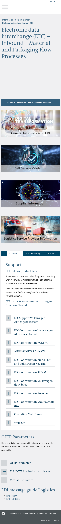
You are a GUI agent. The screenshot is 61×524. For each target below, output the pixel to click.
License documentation (47, 513)
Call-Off (51, 253)
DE (54, 1)
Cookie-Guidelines (29, 513)
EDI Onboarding (33, 253)
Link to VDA (11, 495)
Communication (22, 19)
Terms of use (45, 520)
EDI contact (13, 253)
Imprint (56, 520)
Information (7, 19)
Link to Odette (13, 499)
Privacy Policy (14, 513)
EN (51, 1)
